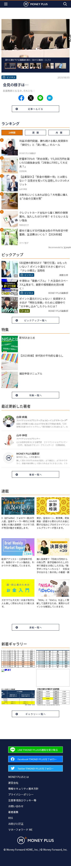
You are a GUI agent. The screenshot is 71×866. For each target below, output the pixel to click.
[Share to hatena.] (50, 98)
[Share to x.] (31, 98)
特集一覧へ (35, 395)
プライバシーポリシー (21, 794)
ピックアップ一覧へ (35, 320)
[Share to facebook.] (21, 98)
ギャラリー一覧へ (35, 714)
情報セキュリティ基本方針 (23, 788)
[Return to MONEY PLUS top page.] (35, 4)
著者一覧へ (35, 474)
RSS (10, 818)
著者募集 (13, 812)
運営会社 (13, 783)
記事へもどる (35, 108)
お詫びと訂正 (15, 824)
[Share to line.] (40, 98)
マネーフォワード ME (20, 829)
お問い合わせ (15, 806)
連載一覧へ (35, 627)
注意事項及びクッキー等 (22, 800)
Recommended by (55, 247)
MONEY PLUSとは (18, 777)
